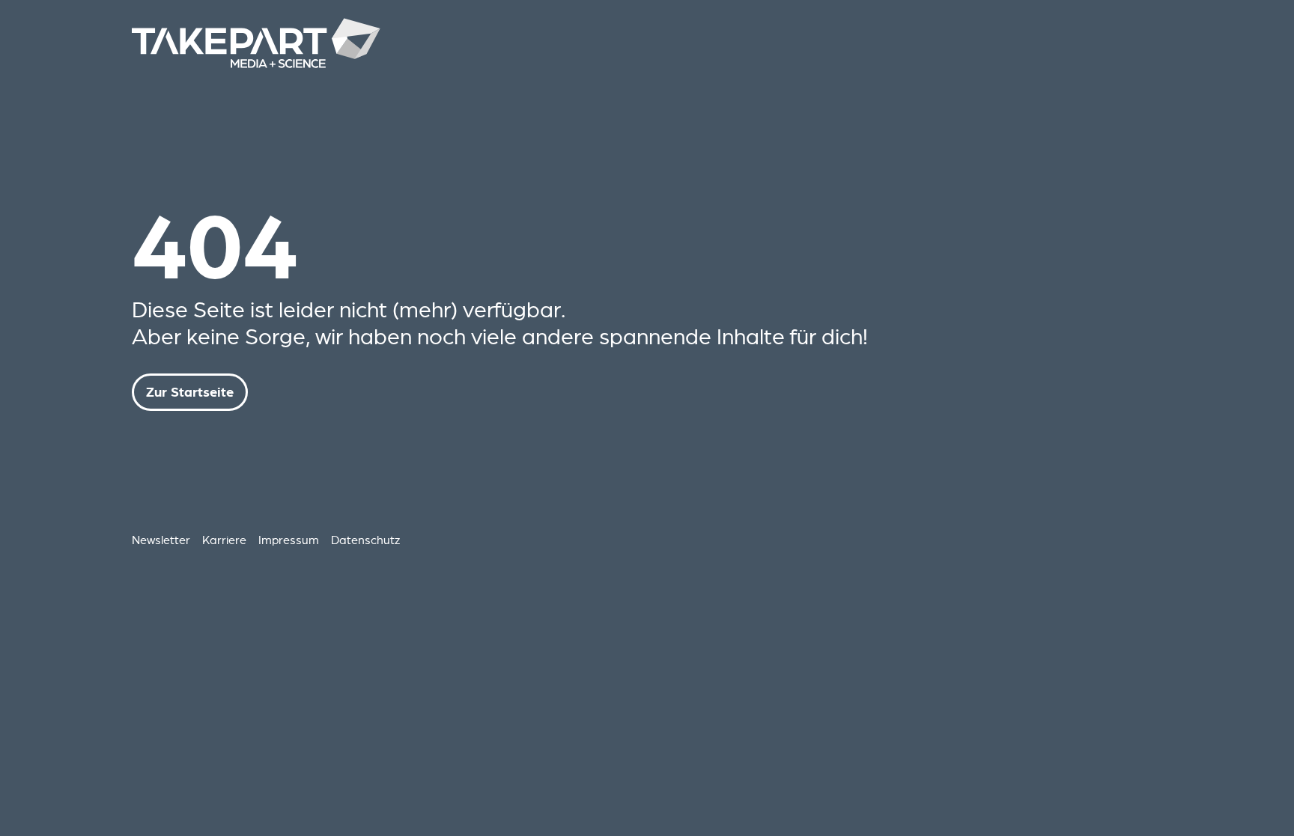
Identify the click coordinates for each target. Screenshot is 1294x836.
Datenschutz (365, 539)
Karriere (224, 539)
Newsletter (161, 539)
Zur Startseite (190, 391)
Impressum (288, 539)
